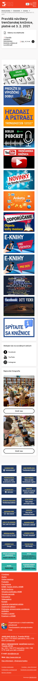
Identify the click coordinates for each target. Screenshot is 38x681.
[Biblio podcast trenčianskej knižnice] (19, 138)
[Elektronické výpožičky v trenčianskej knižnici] (19, 243)
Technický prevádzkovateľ (28, 670)
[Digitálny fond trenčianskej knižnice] (19, 285)
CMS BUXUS (32, 677)
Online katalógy (7, 579)
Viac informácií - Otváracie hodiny (14, 661)
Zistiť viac (19, 411)
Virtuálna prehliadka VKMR (12, 592)
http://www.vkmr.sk (13, 657)
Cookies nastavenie (7, 667)
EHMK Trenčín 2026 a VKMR (12, 587)
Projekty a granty (8, 614)
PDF (22, 41)
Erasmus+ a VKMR (9, 616)
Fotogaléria (6, 597)
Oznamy (25, 10)
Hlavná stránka (6, 10)
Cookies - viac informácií (28, 667)
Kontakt (4, 602)
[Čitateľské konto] (19, 96)
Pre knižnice (6, 584)
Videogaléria (6, 599)
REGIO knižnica (7, 589)
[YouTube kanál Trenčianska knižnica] (19, 159)
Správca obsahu (6, 672)
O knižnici (5, 574)
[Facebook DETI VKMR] (19, 306)
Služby (4, 577)
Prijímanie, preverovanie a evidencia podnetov (15, 610)
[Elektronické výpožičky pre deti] (19, 264)
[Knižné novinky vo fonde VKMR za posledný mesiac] (19, 180)
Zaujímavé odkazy (9, 607)
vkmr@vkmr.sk (13, 654)
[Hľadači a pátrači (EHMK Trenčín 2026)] (19, 117)
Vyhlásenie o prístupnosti (9, 670)
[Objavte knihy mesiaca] (19, 222)
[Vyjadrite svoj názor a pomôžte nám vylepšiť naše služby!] (19, 201)
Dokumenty (16, 10)
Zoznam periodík (8, 594)
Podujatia (5, 582)
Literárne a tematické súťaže (12, 604)
